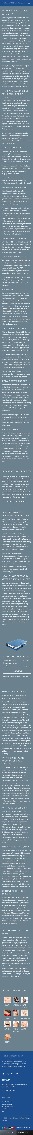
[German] (10, 1128)
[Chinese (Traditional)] (5, 1128)
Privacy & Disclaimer (17, 1127)
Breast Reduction (7, 1029)
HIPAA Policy (27, 1127)
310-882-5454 (10, 1091)
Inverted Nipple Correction (16, 1030)
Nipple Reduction (24, 1029)
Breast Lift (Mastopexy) (7, 1017)
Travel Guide (5, 1109)
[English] (7, 1128)
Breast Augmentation (17, 1004)
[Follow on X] (8, 1073)
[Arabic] (2, 1128)
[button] (8, 1132)
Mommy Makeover (7, 1104)
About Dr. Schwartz (7, 1102)
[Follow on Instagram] (12, 1073)
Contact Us (17, 671)
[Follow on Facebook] (3, 1073)
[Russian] (12, 1128)
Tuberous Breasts (7, 1041)
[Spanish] (14, 1128)
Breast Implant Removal (24, 1006)
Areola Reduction (7, 1004)
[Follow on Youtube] (17, 1073)
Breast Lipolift (16, 1017)
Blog (3, 1111)
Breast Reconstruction (25, 1017)
